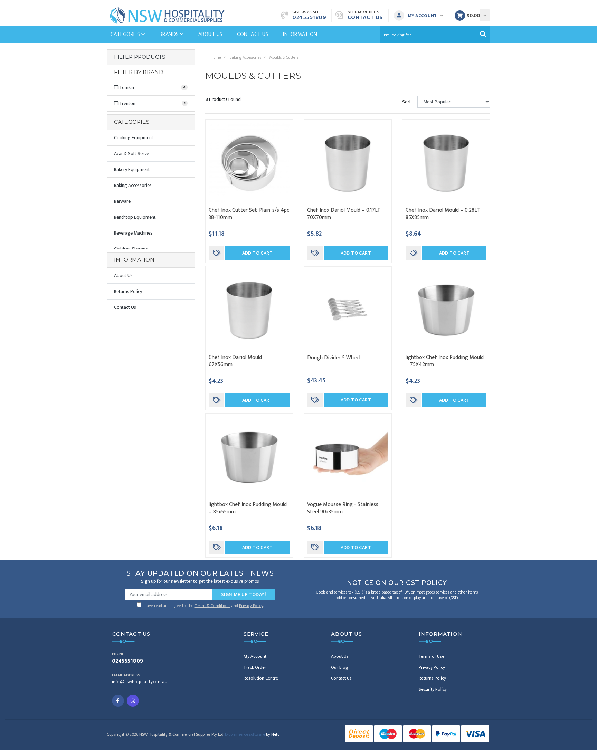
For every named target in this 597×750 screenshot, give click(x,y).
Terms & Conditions (212, 605)
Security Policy (433, 689)
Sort (406, 102)
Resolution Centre (261, 678)
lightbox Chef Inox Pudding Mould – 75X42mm (445, 361)
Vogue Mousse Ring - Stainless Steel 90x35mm (342, 508)
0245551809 (309, 17)
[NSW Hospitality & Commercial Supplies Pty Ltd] (167, 15)
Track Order (255, 667)
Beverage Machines (133, 233)
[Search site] (483, 34)
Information (300, 34)
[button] (420, 15)
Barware (122, 201)
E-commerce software (252, 734)
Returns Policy (128, 291)
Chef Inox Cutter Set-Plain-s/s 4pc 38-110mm (249, 214)
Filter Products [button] (139, 57)
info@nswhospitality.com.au (139, 681)
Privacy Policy (251, 605)
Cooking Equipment (133, 138)
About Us (210, 34)
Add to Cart (257, 253)
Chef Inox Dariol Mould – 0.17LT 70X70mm (344, 214)
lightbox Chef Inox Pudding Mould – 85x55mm (248, 508)
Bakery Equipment (132, 169)
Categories (126, 34)
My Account (255, 656)
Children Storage (131, 249)
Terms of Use (431, 656)
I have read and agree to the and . (202, 604)
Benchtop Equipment (135, 217)
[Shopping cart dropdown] (485, 15)
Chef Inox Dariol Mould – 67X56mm (237, 361)
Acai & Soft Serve (131, 154)
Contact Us (365, 17)
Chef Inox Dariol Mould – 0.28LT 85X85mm (443, 214)
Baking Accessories (133, 185)
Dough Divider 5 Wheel (333, 357)
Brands (170, 34)
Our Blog (339, 667)
